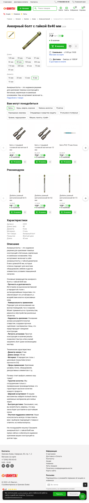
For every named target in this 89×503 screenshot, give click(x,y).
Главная (9, 19)
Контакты (34, 2)
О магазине (7, 2)
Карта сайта (51, 471)
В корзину (59, 46)
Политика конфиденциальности (59, 468)
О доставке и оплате (57, 62)
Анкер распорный (44, 19)
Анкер (34, 19)
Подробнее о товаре (15, 98)
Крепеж (26, 19)
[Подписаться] (85, 485)
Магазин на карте (56, 55)
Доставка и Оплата (54, 456)
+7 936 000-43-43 (63, 2)
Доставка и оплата (21, 2)
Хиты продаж (51, 466)
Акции (8, 14)
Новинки (17, 14)
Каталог (18, 19)
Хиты (25, 14)
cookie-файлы (23, 493)
